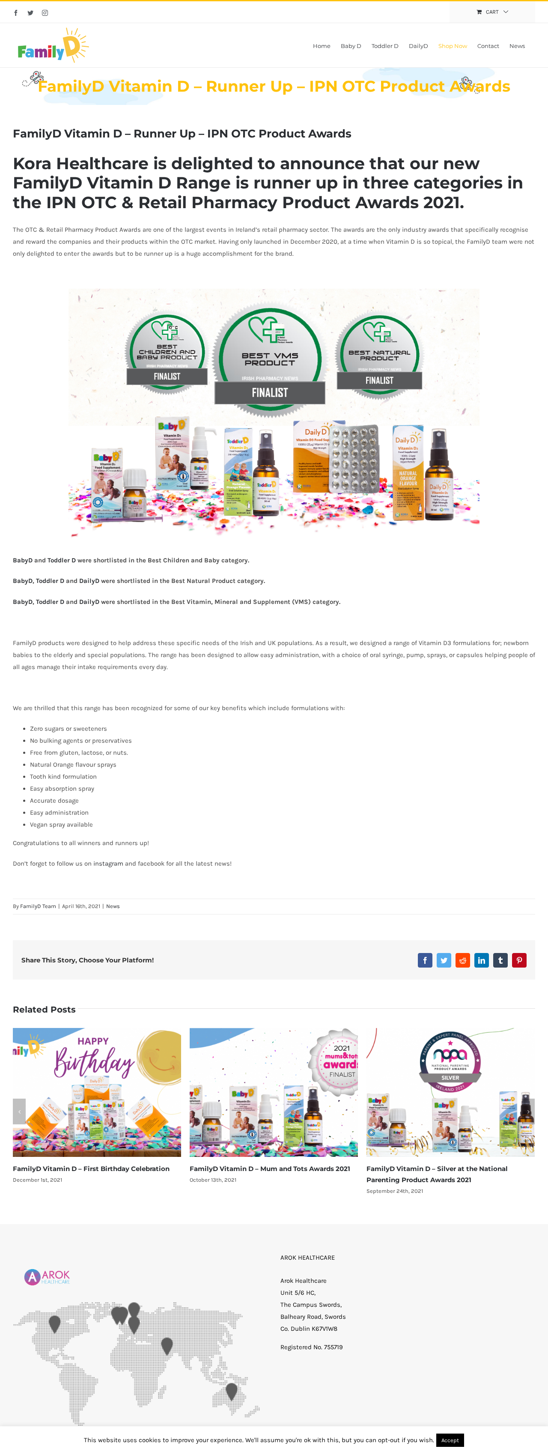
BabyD (23, 560)
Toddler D (62, 560)
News (113, 906)
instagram (108, 863)
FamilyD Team (38, 906)
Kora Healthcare (81, 163)
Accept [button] (450, 1440)
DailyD (89, 581)
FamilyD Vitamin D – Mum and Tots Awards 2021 (93, 1169)
